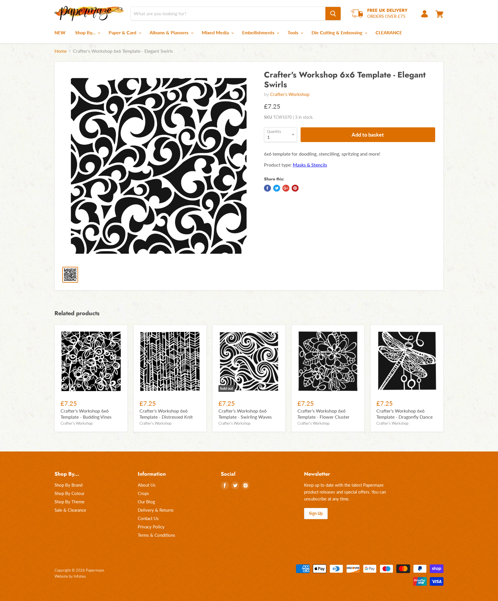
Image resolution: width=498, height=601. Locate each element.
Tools (293, 32)
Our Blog (146, 501)
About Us (147, 484)
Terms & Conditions (156, 535)
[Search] (333, 13)
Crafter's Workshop (290, 94)
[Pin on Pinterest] (295, 188)
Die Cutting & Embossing (337, 32)
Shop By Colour (69, 493)
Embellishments (259, 32)
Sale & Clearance (70, 510)
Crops (143, 493)
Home (60, 51)
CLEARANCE (389, 32)
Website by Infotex (70, 576)
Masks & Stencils (310, 164)
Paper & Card (123, 32)
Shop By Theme (69, 501)
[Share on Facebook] (267, 188)
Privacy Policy (151, 526)
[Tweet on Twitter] (276, 188)
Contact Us (148, 518)
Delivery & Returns (156, 510)
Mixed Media (216, 32)
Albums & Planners (170, 32)
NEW (59, 32)
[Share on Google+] (285, 188)
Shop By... (86, 32)
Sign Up (316, 513)
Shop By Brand (68, 484)
